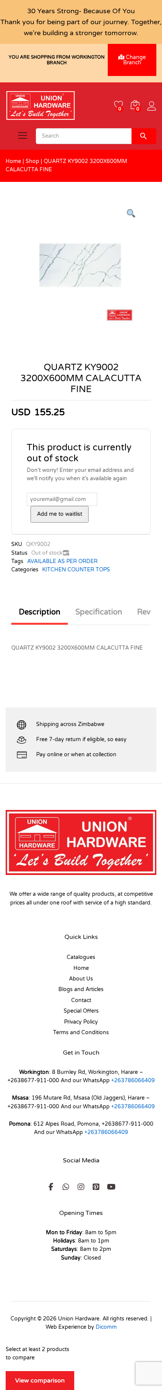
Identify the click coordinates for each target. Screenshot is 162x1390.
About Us (81, 979)
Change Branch (134, 60)
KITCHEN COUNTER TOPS (76, 569)
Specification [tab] (98, 612)
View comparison (40, 1380)
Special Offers (81, 1011)
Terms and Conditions (81, 1032)
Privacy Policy (81, 1022)
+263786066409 (133, 1080)
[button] (50, 1187)
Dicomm (106, 1327)
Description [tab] (39, 612)
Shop (32, 161)
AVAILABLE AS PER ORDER (62, 561)
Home (13, 161)
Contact (81, 1000)
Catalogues (81, 957)
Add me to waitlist (59, 514)
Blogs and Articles (81, 989)
